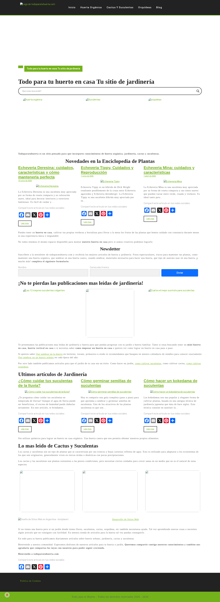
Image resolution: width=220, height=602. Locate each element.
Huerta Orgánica (91, 7)
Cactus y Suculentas (120, 7)
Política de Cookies (30, 581)
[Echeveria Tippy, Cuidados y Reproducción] (110, 181)
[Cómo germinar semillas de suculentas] (109, 392)
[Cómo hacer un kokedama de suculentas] (172, 392)
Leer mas (25, 223)
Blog (159, 7)
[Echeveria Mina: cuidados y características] (173, 181)
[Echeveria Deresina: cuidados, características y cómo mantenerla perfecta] (47, 186)
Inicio (72, 7)
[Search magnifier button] (198, 91)
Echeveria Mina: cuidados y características (169, 170)
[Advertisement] (110, 39)
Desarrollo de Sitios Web (125, 519)
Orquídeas (144, 7)
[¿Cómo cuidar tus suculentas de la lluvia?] (47, 392)
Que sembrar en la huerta (49, 354)
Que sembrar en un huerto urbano (36, 357)
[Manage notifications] (7, 594)
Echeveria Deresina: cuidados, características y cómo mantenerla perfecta (46, 172)
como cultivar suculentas (148, 363)
